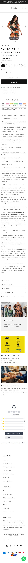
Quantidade (3, 69)
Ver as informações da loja (9, 93)
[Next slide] (25, 26)
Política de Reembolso (8, 474)
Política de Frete (7, 470)
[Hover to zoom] (14, 27)
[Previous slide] (2, 26)
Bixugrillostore (10, 558)
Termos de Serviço (7, 463)
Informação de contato (9, 481)
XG (23, 65)
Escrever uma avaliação (13, 433)
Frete (2, 60)
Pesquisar (5, 460)
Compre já (14, 82)
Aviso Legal (6, 477)
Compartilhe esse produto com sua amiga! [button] (13, 296)
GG (18, 65)
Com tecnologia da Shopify (17, 558)
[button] (2, 8)
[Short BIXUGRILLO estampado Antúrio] (12, 41)
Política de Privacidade (9, 467)
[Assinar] (23, 540)
